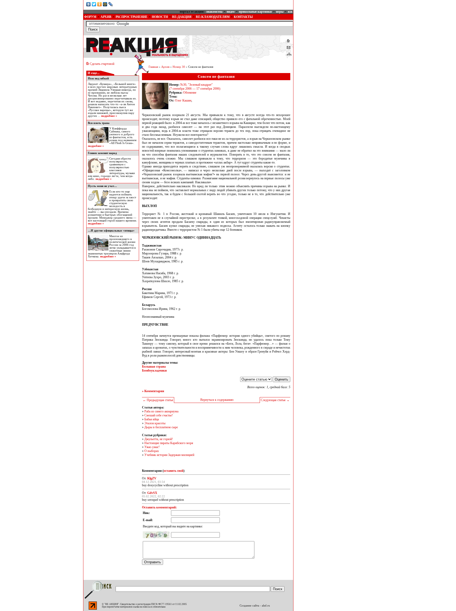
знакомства (214, 11)
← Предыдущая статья (158, 400)
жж (290, 11)
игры (279, 11)
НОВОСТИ (160, 17)
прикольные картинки (255, 11)
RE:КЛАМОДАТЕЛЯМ (213, 17)
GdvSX (152, 493)
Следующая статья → (275, 400)
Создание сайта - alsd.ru (255, 605)
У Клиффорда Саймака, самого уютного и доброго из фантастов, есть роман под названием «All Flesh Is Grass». (122, 136)
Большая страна (154, 366)
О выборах (151, 451)
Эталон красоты (154, 423)
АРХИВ (106, 17)
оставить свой (173, 471)
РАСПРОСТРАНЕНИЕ (132, 17)
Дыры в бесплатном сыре (161, 427)
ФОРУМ (90, 17)
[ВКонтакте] (88, 4)
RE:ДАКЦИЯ (182, 17)
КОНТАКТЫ (243, 17)
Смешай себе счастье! (158, 415)
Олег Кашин (183, 100)
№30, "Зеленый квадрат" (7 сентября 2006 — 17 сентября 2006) (194, 86)
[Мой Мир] (105, 4)
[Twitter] (94, 4)
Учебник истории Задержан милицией (169, 455)
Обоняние (189, 92)
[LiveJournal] (110, 4)
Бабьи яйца (151, 419)
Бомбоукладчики (154, 370)
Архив (165, 66)
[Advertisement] (333, 33)
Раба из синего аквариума (161, 411)
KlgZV (151, 478)
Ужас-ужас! (152, 447)
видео (231, 11)
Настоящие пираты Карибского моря (168, 443)
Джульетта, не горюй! (158, 439)
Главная (153, 66)
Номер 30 (179, 66)
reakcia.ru (148, 606)
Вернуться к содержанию (217, 400)
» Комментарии (153, 391)
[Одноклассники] (99, 4)
